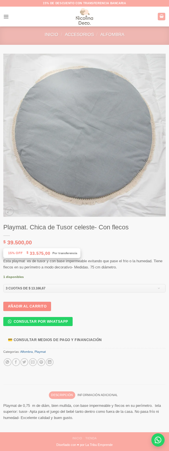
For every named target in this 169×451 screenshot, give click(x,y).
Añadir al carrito (27, 306)
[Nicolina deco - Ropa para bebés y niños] (84, 16)
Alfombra (112, 34)
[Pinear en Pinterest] (41, 362)
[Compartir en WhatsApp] (7, 362)
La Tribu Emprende (99, 445)
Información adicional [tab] (97, 395)
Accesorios (79, 34)
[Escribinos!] (158, 440)
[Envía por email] (33, 362)
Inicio (51, 34)
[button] (6, 16)
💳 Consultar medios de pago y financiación (55, 340)
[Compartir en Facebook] (16, 362)
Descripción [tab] (62, 395)
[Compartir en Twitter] (24, 362)
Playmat (40, 351)
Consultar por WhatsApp (40, 321)
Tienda (91, 438)
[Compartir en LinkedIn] (49, 362)
